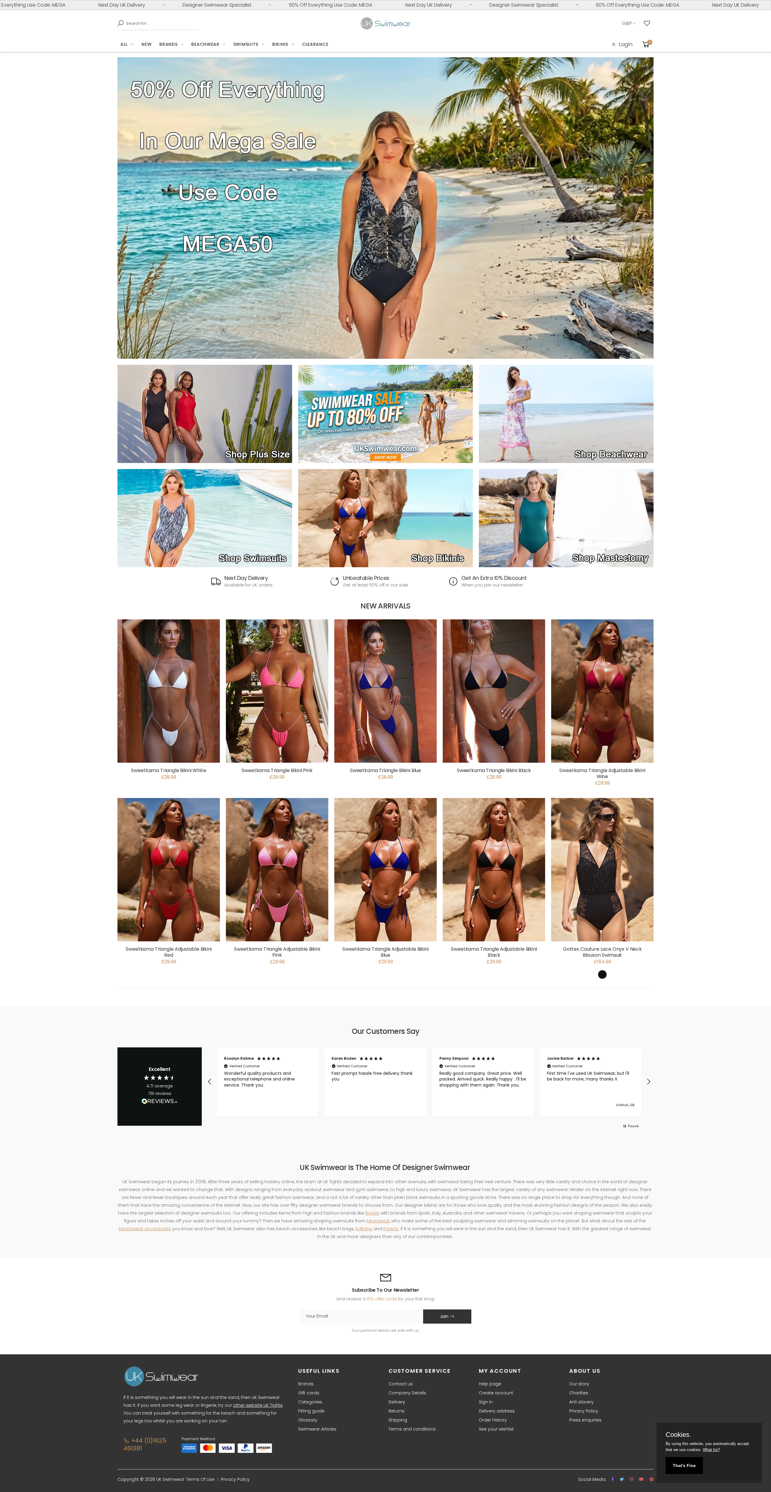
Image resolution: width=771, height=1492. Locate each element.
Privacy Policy (583, 1411)
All (124, 44)
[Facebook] (613, 1479)
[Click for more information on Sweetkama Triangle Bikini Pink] (277, 691)
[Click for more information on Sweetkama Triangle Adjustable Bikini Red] (168, 869)
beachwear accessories (145, 1229)
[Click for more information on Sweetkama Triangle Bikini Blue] (385, 691)
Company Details (407, 1393)
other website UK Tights (257, 1405)
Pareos (390, 1229)
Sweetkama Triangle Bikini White (168, 770)
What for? (711, 1449)
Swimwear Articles (317, 1429)
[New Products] (204, 414)
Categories (310, 1402)
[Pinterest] (652, 1479)
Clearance (315, 44)
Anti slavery (581, 1402)
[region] (429, 1081)
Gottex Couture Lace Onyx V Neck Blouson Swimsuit (602, 952)
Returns (396, 1411)
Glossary (307, 1420)
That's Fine (684, 1465)
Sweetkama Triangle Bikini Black (494, 770)
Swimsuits (245, 44)
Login (625, 44)
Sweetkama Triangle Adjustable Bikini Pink (277, 952)
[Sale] (385, 414)
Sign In (486, 1402)
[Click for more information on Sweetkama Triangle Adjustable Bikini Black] (494, 869)
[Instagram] (631, 1479)
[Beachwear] (566, 414)
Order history (493, 1420)
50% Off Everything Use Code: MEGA (216, 5)
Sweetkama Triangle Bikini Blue (385, 770)
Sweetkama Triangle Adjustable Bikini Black (494, 952)
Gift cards (308, 1393)
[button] (210, 1081)
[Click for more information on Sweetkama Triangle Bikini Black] (494, 691)
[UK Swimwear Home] (386, 23)
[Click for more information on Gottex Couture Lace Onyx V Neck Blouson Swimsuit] (602, 869)
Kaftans (363, 1229)
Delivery (397, 1402)
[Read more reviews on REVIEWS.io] (160, 1102)
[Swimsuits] (204, 518)
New (146, 44)
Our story (579, 1384)
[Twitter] (622, 1479)
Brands (168, 44)
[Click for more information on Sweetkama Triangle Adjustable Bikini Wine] (602, 691)
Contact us (401, 1384)
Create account (496, 1393)
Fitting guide (311, 1411)
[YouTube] (641, 1479)
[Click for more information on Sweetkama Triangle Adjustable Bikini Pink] (277, 869)
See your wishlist (496, 1429)
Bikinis (280, 44)
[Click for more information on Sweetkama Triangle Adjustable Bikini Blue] (385, 869)
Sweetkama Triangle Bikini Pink (277, 770)
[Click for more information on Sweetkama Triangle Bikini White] (168, 691)
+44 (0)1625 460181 (144, 1444)
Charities (578, 1393)
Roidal (372, 1213)
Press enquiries (585, 1420)
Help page (490, 1384)
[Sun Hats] (566, 518)
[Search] (118, 23)
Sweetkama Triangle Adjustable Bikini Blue (385, 952)
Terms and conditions (412, 1429)
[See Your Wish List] (648, 23)
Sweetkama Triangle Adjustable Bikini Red (168, 952)
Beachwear (205, 44)
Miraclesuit (378, 1221)
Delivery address (497, 1411)
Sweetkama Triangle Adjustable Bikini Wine (602, 773)
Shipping (398, 1420)
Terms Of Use (200, 1479)
